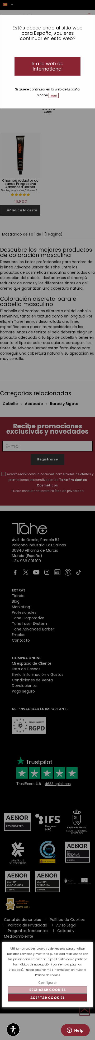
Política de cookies (47, 975)
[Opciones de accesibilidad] (13, 1030)
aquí (53, 95)
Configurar (47, 982)
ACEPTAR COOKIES (47, 997)
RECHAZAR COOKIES (47, 989)
